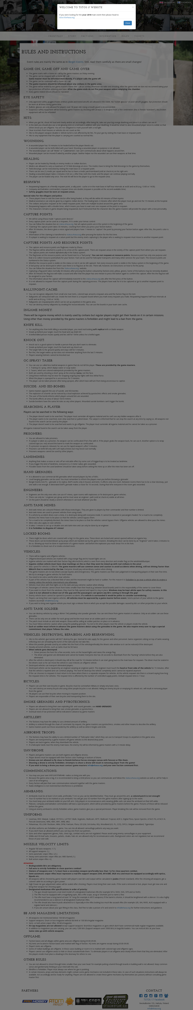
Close (127, 23)
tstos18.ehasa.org (66, 17)
